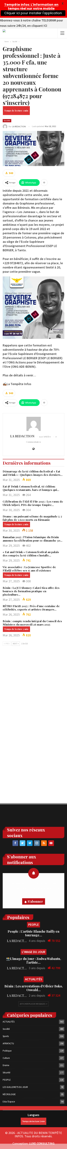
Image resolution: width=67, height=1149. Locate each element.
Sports (6, 1036)
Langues (33, 1115)
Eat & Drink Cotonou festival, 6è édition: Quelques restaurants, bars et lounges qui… (31, 488)
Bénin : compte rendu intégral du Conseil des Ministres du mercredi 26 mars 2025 (32, 622)
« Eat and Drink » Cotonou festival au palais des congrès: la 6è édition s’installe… (31, 553)
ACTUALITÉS (33, 979)
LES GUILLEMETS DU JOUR (15, 1087)
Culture (6, 1058)
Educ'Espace (9, 1101)
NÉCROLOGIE (9, 1094)
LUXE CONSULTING (41, 1143)
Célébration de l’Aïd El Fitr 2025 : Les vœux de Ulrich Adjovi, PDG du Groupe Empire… (33, 503)
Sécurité (6, 1072)
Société (7, 120)
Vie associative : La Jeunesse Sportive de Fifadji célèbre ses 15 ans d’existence (29, 568)
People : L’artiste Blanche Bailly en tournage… (33, 933)
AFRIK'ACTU (8, 1043)
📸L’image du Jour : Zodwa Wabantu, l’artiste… (33, 961)
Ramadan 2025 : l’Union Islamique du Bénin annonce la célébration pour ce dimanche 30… (32, 538)
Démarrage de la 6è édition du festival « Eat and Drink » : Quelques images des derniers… (33, 473)
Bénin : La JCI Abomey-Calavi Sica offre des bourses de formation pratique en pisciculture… (31, 591)
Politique (7, 1050)
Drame (6, 1065)
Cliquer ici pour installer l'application (33, 13)
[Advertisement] (33, 686)
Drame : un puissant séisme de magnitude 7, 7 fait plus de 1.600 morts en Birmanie (32, 518)
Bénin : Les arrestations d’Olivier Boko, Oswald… (33, 988)
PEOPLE (33, 925)
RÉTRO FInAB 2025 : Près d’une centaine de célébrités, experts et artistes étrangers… (31, 607)
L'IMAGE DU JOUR (33, 952)
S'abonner (35, 901)
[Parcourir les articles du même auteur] (33, 424)
